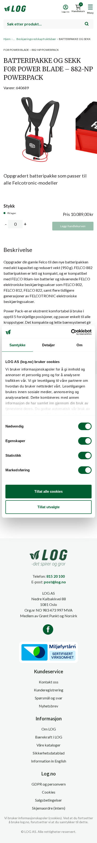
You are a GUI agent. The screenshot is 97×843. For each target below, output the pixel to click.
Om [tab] (79, 345)
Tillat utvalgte (48, 507)
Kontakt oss (48, 682)
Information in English (48, 761)
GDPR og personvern (49, 784)
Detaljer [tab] (48, 345)
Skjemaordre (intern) (48, 808)
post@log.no (55, 582)
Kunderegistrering (48, 690)
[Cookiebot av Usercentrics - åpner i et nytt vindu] (71, 332)
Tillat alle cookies (48, 491)
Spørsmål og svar (48, 698)
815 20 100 (55, 576)
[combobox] (48, 24)
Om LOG (48, 729)
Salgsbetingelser (48, 800)
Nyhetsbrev (48, 706)
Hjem (7, 39)
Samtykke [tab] (17, 345)
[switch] (85, 441)
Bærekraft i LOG (48, 737)
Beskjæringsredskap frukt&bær (36, 39)
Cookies (48, 792)
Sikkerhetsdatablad (49, 753)
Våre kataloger (48, 745)
